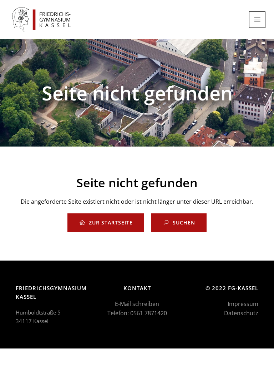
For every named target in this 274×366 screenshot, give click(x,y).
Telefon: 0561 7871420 (137, 313)
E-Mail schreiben (137, 304)
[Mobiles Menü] (257, 19)
